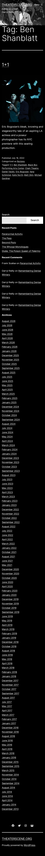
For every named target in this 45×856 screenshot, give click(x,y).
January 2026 (9, 351)
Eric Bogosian (22, 171)
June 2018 (7, 655)
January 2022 (9, 548)
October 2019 (9, 608)
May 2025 (7, 385)
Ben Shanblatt (20, 165)
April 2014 (7, 800)
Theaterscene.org (17, 5)
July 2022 (7, 530)
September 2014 (10, 783)
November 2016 (10, 732)
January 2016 (9, 757)
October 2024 (9, 415)
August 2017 (8, 697)
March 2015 (8, 770)
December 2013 (10, 809)
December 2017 (10, 680)
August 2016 (8, 736)
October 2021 (9, 552)
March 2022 (8, 543)
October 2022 (9, 518)
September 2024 (11, 419)
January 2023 (9, 505)
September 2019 (10, 612)
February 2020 (9, 590)
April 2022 (7, 539)
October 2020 (9, 578)
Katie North (17, 175)
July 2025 (7, 376)
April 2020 (7, 586)
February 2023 (9, 501)
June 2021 (7, 560)
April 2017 (7, 710)
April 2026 (7, 338)
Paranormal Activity (12, 234)
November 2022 (10, 513)
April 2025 (7, 389)
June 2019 (7, 616)
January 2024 (9, 453)
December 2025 (10, 355)
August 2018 (8, 650)
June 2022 (7, 535)
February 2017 (9, 719)
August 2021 (8, 556)
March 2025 (8, 394)
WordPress (29, 845)
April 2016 (7, 749)
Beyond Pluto (9, 242)
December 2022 (10, 509)
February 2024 (10, 449)
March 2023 (8, 496)
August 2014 (8, 787)
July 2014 (7, 792)
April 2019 (7, 625)
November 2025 (10, 359)
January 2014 (9, 804)
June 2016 (7, 740)
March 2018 (8, 667)
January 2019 (9, 637)
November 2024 (10, 411)
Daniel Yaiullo (8, 171)
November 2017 (10, 685)
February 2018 (9, 672)
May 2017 (7, 706)
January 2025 (9, 402)
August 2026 (8, 321)
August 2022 (8, 526)
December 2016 (10, 727)
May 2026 (7, 334)
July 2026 (7, 325)
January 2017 (9, 723)
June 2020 (7, 582)
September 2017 (10, 693)
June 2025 (7, 381)
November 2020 (10, 573)
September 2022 (11, 522)
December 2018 (10, 642)
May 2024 (7, 436)
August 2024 (9, 424)
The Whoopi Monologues (15, 246)
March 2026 (8, 342)
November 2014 (10, 774)
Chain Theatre (31, 168)
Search (6, 214)
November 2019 (10, 603)
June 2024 (7, 432)
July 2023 (7, 479)
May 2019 (7, 620)
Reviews (21, 161)
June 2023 (7, 483)
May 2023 (7, 488)
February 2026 (9, 346)
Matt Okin (28, 175)
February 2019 (9, 633)
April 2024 (7, 441)
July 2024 (7, 428)
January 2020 (9, 595)
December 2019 (10, 599)
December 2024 (10, 406)
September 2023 (11, 471)
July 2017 (7, 702)
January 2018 (9, 676)
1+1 (5, 64)
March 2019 (8, 629)
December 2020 (10, 569)
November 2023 (10, 462)
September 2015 (10, 766)
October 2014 (9, 779)
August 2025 (8, 372)
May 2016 (7, 744)
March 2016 (8, 753)
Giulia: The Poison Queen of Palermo (21, 251)
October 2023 (9, 466)
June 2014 (7, 796)
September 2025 (11, 368)
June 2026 (7, 329)
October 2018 (9, 646)
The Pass (7, 238)
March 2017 (8, 715)
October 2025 (9, 364)
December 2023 (10, 458)
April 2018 (7, 663)
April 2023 (7, 492)
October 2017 (9, 689)
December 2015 (10, 762)
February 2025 (9, 398)
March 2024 (8, 445)
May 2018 (7, 659)
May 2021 (7, 565)
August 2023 (8, 475)
